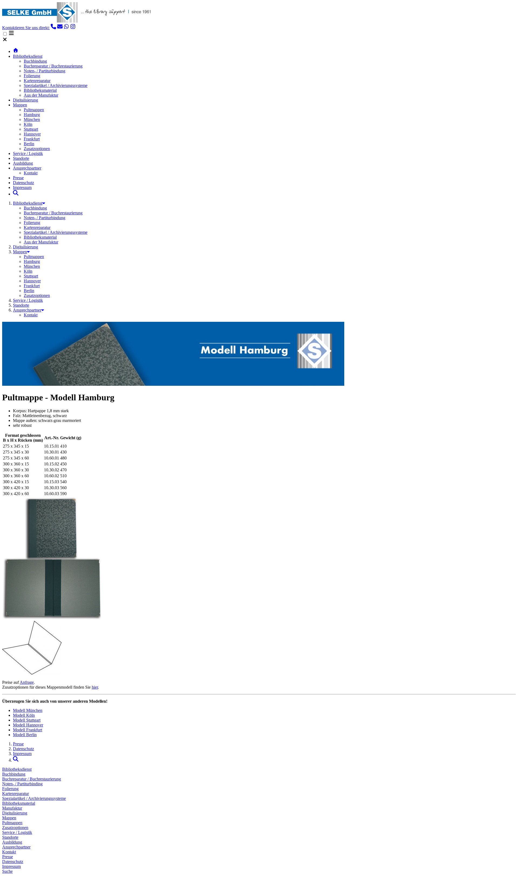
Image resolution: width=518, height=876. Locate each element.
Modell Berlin (25, 734)
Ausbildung (23, 163)
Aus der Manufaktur (41, 95)
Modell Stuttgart (26, 720)
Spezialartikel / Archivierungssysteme (55, 85)
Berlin (29, 143)
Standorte (21, 158)
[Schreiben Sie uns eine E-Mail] (60, 27)
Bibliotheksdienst (27, 56)
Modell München (27, 710)
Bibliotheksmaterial (40, 90)
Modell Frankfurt (27, 730)
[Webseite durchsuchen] (15, 194)
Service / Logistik (28, 153)
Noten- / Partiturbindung (44, 71)
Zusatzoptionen (37, 148)
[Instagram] (73, 27)
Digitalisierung (25, 100)
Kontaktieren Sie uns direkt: (26, 27)
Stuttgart (31, 129)
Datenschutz (23, 182)
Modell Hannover (28, 725)
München (32, 119)
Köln (28, 124)
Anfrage (27, 682)
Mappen (20, 105)
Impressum (22, 187)
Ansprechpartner (27, 168)
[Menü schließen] (5, 40)
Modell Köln (24, 715)
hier (95, 687)
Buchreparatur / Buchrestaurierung (53, 66)
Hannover (32, 134)
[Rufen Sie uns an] (53, 27)
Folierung (32, 75)
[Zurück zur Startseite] (15, 51)
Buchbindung (35, 61)
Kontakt (31, 173)
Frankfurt (32, 139)
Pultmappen (34, 109)
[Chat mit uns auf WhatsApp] (66, 27)
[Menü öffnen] (11, 34)
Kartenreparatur (37, 80)
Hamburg (32, 114)
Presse (18, 177)
